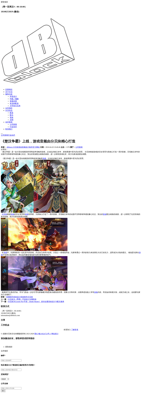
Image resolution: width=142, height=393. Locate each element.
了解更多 (74, 330)
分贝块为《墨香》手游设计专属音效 (22, 299)
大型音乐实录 (15, 106)
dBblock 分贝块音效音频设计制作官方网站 (23, 147)
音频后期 (13, 101)
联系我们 (8, 129)
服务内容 (8, 94)
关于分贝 (8, 92)
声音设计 (13, 96)
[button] (73, 347)
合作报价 (8, 108)
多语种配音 (14, 103)
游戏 (44, 158)
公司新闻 (13, 124)
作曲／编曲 (14, 99)
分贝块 (4, 214)
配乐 (11, 115)
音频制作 (9, 297)
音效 (11, 117)
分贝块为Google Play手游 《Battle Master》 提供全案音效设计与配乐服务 (36, 301)
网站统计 (54, 334)
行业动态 (13, 127)
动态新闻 (8, 122)
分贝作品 (8, 110)
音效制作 (24, 297)
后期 (11, 120)
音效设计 (16, 297)
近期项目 (8, 89)
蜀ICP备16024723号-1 (42, 334)
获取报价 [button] (4, 2)
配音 (11, 113)
